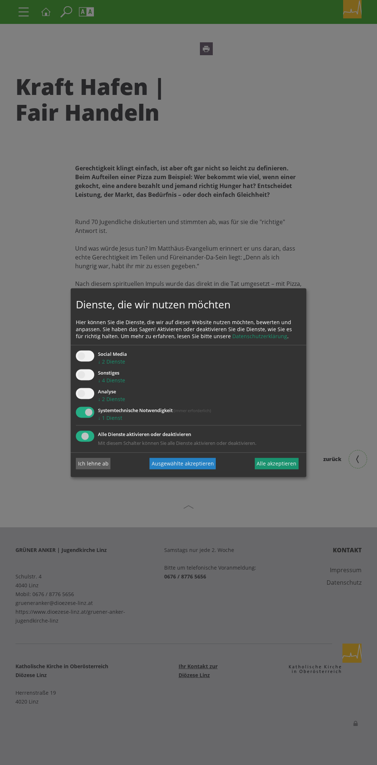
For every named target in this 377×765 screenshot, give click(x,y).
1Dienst (110, 417)
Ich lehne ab (93, 463)
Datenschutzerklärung (259, 336)
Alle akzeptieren (276, 463)
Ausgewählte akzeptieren (183, 463)
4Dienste (111, 380)
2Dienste (111, 361)
